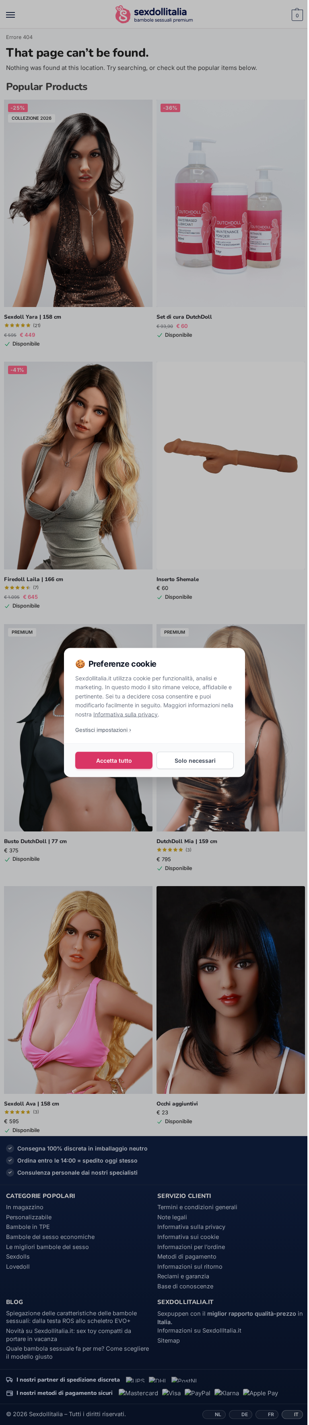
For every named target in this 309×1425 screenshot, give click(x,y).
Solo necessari (195, 760)
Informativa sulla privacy (125, 713)
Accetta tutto (114, 760)
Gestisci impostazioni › (103, 729)
